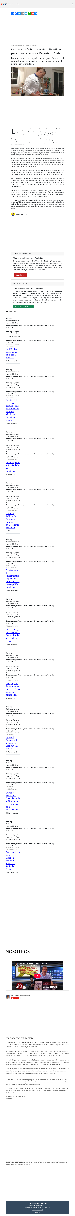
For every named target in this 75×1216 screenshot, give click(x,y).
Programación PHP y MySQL (32, 1207)
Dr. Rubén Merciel (12, 1097)
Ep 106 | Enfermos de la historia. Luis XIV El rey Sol (12, 743)
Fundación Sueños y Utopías (37, 1205)
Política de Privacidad (37, 1210)
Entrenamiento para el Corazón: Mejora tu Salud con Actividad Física (13, 860)
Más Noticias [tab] (11, 311)
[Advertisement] (37, 30)
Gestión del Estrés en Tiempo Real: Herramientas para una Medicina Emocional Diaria (12, 410)
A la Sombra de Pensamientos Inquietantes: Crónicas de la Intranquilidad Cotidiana (12, 578)
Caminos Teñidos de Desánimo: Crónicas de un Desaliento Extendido (12, 520)
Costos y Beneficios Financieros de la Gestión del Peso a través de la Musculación (13, 801)
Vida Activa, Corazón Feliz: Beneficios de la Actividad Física (13, 635)
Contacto (37, 1212)
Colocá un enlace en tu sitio (23, 306)
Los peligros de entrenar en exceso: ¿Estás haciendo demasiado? (13, 689)
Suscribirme (20, 275)
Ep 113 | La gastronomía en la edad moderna (11, 353)
